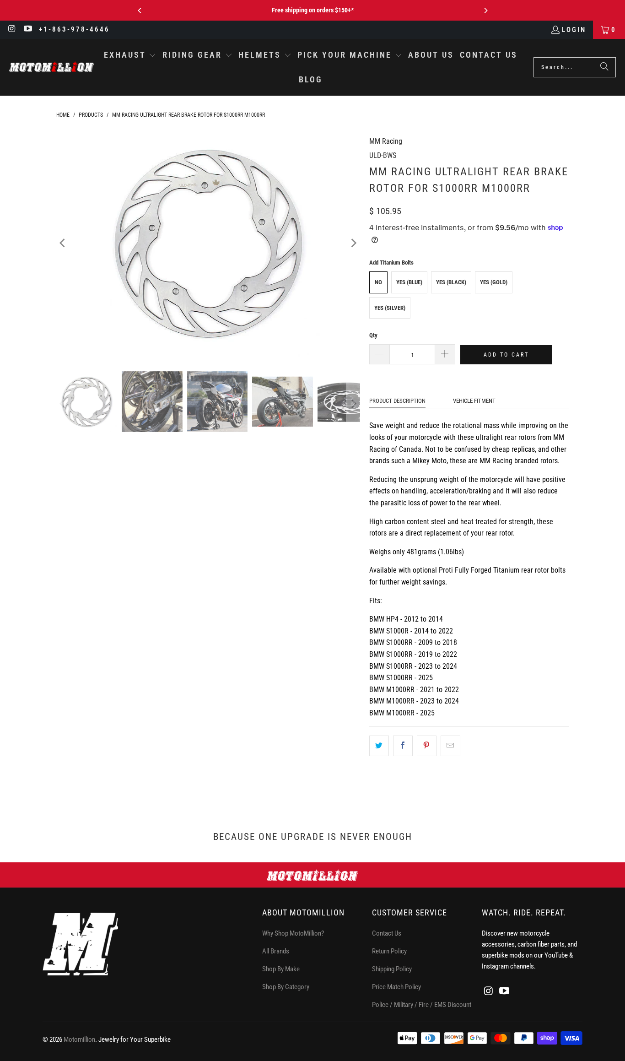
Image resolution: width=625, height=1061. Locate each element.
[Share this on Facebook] (403, 746)
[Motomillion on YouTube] (27, 30)
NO (378, 282)
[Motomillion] (51, 67)
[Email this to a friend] (450, 746)
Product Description (397, 400)
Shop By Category (285, 987)
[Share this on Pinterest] (426, 746)
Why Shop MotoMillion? (293, 933)
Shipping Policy (392, 969)
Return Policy (389, 951)
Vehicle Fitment (474, 400)
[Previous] (140, 10)
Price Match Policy (396, 987)
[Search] (604, 67)
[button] (130, 55)
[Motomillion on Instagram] (11, 30)
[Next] (485, 10)
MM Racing (385, 141)
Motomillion (79, 1039)
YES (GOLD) (493, 282)
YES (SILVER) (389, 307)
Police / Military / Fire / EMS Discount (421, 1005)
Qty (373, 335)
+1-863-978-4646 (74, 29)
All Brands (275, 951)
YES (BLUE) (409, 282)
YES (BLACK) (451, 282)
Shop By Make (281, 969)
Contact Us (386, 933)
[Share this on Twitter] (379, 746)
